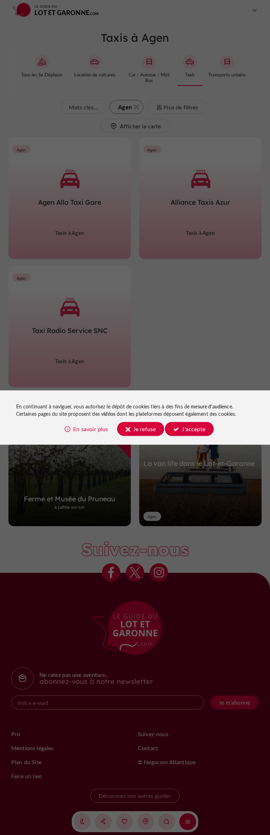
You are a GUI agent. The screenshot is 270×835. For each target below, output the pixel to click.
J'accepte (193, 428)
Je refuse (144, 428)
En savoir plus (90, 428)
